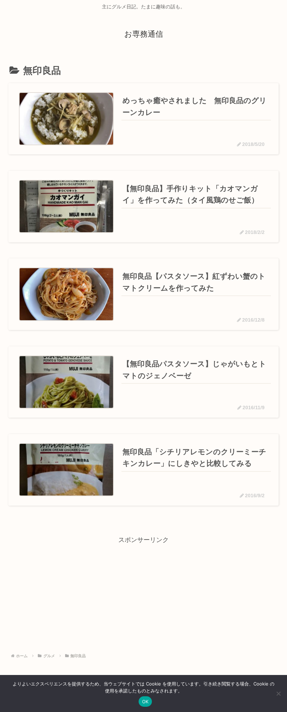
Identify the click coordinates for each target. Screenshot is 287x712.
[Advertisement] (143, 595)
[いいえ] (278, 693)
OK (145, 701)
